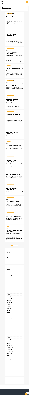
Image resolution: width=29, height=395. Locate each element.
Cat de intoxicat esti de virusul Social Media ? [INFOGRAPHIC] (14, 115)
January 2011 (8, 343)
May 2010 (8, 359)
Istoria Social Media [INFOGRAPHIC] (11, 35)
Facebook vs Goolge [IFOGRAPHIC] (11, 161)
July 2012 (8, 310)
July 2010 (8, 355)
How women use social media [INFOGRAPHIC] (14, 231)
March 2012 (8, 316)
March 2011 (8, 339)
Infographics (8, 13)
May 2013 (8, 292)
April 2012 (8, 314)
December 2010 (9, 345)
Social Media (12, 13)
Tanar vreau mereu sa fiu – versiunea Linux (13, 133)
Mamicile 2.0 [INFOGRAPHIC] (13, 145)
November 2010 (9, 347)
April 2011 (8, 337)
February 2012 (9, 318)
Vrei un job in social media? (13, 174)
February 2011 (9, 341)
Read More (21, 61)
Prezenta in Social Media (12, 201)
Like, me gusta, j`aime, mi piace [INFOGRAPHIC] (14, 69)
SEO (7, 257)
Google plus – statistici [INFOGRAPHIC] (12, 100)
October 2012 (9, 306)
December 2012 (9, 302)
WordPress (8, 252)
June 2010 (8, 357)
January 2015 (9, 277)
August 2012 (8, 308)
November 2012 (9, 304)
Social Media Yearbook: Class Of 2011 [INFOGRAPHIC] (14, 84)
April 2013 (8, 294)
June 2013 (8, 290)
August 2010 (8, 353)
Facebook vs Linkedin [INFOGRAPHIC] (11, 52)
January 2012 (8, 320)
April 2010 (8, 361)
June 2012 (8, 312)
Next (16, 245)
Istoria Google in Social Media (13, 216)
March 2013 (8, 296)
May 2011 (8, 335)
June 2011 (8, 333)
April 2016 (8, 269)
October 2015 (9, 271)
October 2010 (9, 349)
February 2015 (9, 275)
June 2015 (8, 273)
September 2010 (9, 351)
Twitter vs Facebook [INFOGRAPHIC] (11, 189)
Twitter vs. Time (10, 16)
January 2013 (9, 300)
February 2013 (9, 298)
